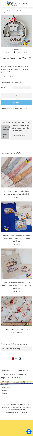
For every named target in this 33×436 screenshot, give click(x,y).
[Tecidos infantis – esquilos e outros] (16, 311)
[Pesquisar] (24, 4)
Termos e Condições (23, 404)
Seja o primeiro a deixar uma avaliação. (11, 82)
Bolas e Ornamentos (12, 110)
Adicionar (16, 103)
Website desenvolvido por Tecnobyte (16, 412)
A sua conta (22, 370)
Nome (3, 87)
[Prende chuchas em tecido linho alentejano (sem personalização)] (16, 172)
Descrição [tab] (6, 122)
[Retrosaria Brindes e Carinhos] (13, 2)
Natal (8, 108)
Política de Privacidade (10, 404)
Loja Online (16, 152)
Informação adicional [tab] (6, 128)
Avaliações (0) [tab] (6, 135)
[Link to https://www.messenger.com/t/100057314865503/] (29, 431)
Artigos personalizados (17, 108)
